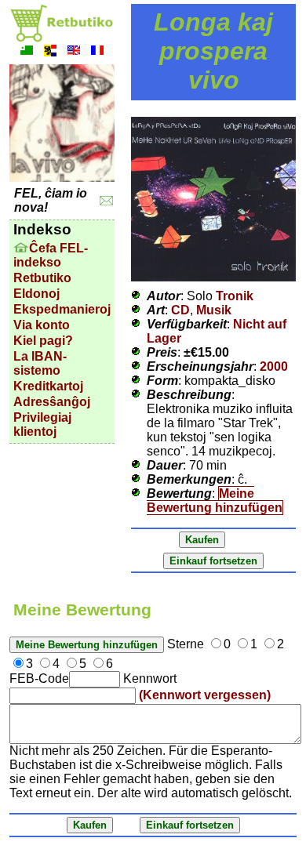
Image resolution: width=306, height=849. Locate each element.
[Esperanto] (26, 52)
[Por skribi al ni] (106, 201)
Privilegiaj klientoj (42, 424)
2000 (274, 366)
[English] (74, 52)
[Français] (97, 52)
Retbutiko (42, 278)
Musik (213, 310)
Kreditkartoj (48, 386)
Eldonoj (36, 293)
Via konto (41, 325)
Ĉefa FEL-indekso (50, 255)
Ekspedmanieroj (62, 309)
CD (180, 310)
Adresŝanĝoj (51, 401)
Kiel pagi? (43, 340)
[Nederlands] (50, 52)
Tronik (234, 296)
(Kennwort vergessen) (205, 695)
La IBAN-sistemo (40, 363)
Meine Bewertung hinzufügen (214, 500)
